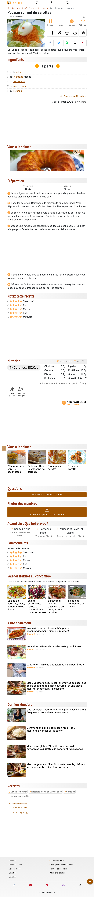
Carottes (70, 792)
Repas (17, 807)
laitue (19, 72)
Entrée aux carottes (20, 796)
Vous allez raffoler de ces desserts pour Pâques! (54, 646)
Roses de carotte (73, 467)
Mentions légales (57, 873)
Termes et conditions (59, 869)
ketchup (17, 90)
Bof (24, 313)
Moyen (26, 309)
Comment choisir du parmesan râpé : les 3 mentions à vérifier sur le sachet (51, 729)
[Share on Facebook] (50, 43)
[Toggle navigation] (84, 2)
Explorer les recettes (18, 803)
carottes (18, 76)
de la (16, 72)
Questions (13, 873)
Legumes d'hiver (19, 792)
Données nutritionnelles (74, 96)
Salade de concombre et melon (76, 603)
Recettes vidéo (15, 865)
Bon (24, 305)
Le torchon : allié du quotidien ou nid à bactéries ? (55, 664)
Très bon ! (28, 301)
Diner (25, 807)
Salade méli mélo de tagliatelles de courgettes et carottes (56, 606)
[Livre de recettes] (36, 3)
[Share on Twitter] (75, 43)
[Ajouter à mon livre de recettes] (51, 33)
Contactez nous (57, 861)
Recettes (12, 861)
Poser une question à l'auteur (48, 494)
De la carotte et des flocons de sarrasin (36, 469)
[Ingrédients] (4, 448)
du (17, 81)
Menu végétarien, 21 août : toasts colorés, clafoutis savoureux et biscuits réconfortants (56, 766)
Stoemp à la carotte (55, 467)
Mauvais (27, 317)
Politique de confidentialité (61, 865)
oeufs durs (20, 86)
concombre (19, 81)
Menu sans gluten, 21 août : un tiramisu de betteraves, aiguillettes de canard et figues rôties (55, 747)
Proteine (18, 813)
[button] (10, 33)
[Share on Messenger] (58, 43)
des (18, 86)
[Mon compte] (51, 3)
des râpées (20, 76)
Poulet (27, 813)
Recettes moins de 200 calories (46, 792)
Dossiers (12, 877)
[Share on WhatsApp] (67, 43)
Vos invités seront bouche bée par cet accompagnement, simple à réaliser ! (48, 629)
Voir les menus (15, 869)
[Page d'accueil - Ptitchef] (8, 8)
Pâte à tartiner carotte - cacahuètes (15, 469)
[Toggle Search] (67, 3)
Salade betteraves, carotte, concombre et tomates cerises (37, 606)
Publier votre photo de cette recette (47, 514)
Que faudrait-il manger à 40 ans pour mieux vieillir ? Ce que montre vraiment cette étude (56, 711)
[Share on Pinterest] (83, 43)
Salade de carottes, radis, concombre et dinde (16, 605)
